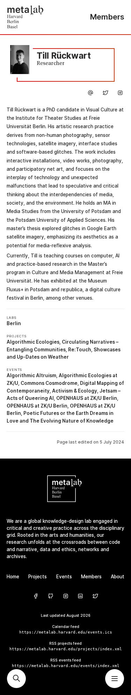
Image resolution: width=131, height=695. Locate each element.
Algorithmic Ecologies (33, 342)
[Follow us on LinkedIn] (80, 596)
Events (64, 576)
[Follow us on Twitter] (95, 596)
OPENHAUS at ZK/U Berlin (86, 398)
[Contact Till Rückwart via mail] (90, 93)
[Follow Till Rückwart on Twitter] (105, 93)
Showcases (107, 349)
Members (91, 576)
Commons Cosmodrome (49, 383)
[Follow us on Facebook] (35, 596)
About (117, 576)
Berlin (14, 323)
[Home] (36, 17)
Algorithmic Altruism (31, 375)
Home (13, 576)
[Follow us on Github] (50, 596)
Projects (37, 576)
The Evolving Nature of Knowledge (72, 421)
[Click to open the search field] (16, 678)
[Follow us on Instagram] (65, 596)
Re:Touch (79, 349)
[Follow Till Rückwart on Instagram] (120, 93)
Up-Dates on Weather (43, 357)
